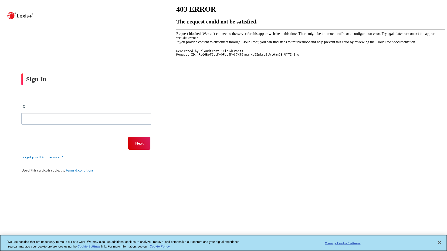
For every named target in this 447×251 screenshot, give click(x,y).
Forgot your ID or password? (42, 157)
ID (23, 106)
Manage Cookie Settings (342, 243)
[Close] (439, 242)
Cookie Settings (89, 246)
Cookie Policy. (160, 246)
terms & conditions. (80, 170)
